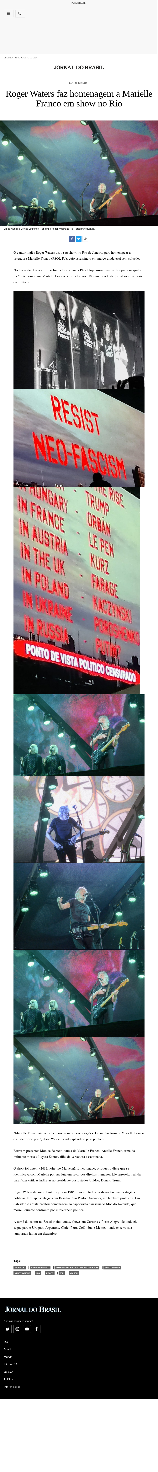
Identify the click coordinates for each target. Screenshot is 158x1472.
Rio (6, 1341)
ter (62, 1273)
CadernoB (78, 83)
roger (49, 1273)
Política (8, 1379)
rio (38, 1273)
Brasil (7, 1349)
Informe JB (10, 1364)
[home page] (79, 67)
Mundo (8, 1356)
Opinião (8, 1371)
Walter (74, 1273)
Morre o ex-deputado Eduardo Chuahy (77, 1267)
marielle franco (40, 1267)
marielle (19, 1267)
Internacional (12, 1386)
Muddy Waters (112, 1267)
